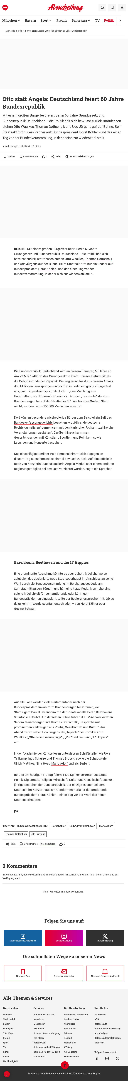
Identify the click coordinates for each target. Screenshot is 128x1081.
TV (97, 20)
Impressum (100, 1014)
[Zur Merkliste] (112, 7)
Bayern (30, 20)
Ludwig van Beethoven (82, 825)
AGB (96, 1019)
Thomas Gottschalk (98, 259)
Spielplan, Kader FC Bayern (47, 1047)
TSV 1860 (8, 1033)
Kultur (6, 1052)
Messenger (39, 1024)
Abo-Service (70, 1028)
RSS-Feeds (39, 1028)
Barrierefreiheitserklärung (107, 1028)
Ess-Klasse (39, 1038)
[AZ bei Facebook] (96, 1058)
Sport (44, 20)
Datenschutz (100, 1024)
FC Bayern (8, 1028)
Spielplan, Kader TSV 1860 (47, 1052)
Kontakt (68, 1038)
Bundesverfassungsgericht (32, 825)
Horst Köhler (47, 269)
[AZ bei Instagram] (107, 1058)
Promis (62, 20)
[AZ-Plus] (5, 8)
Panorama (79, 20)
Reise (6, 1056)
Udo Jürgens (28, 264)
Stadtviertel (9, 1019)
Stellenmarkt (40, 1056)
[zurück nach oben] (65, 1066)
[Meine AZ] (122, 7)
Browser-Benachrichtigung (47, 1033)
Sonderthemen (71, 1056)
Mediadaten (70, 1042)
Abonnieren (70, 1024)
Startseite (10, 31)
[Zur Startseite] (65, 11)
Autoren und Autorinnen (76, 1014)
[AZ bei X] (117, 1058)
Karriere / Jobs (71, 1019)
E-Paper (68, 1033)
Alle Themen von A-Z (44, 1014)
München (9, 20)
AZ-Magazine (70, 1052)
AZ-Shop (68, 1047)
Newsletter (39, 1019)
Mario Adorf (59, 763)
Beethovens (104, 712)
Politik (109, 20)
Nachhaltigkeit (10, 1061)
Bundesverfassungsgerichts (33, 422)
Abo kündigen (101, 1033)
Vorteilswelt (40, 1042)
